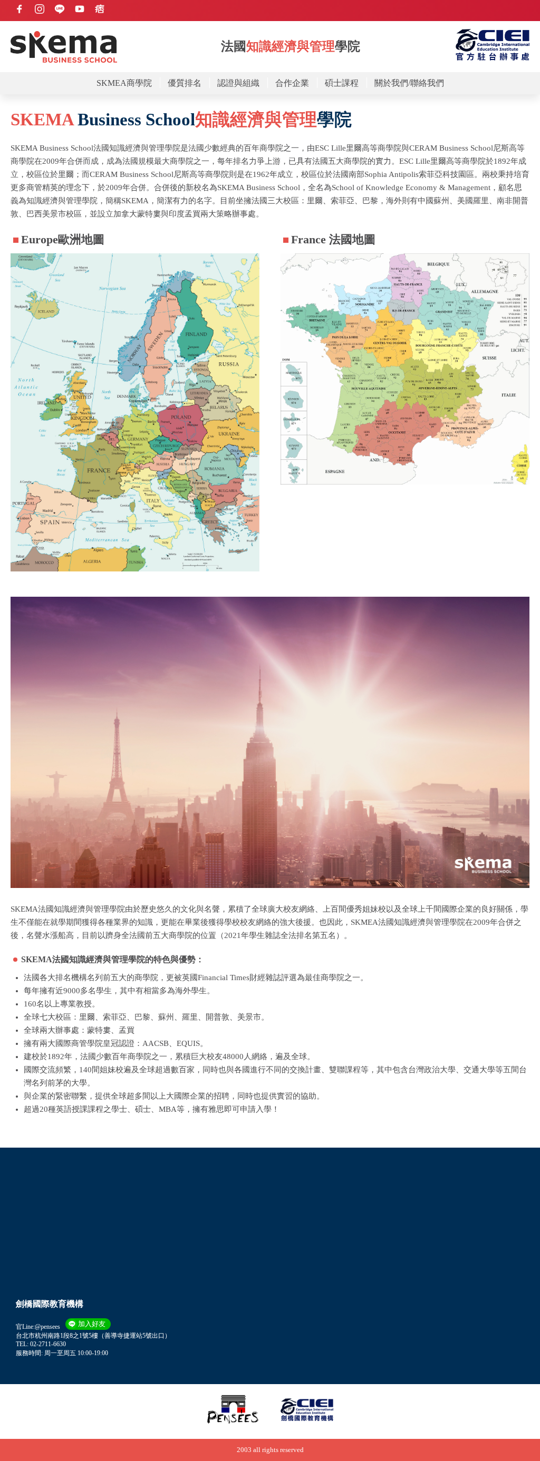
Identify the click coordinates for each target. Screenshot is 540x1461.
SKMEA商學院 (124, 82)
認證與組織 (238, 82)
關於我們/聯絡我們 (409, 82)
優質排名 (184, 82)
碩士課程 (342, 82)
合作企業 (292, 82)
